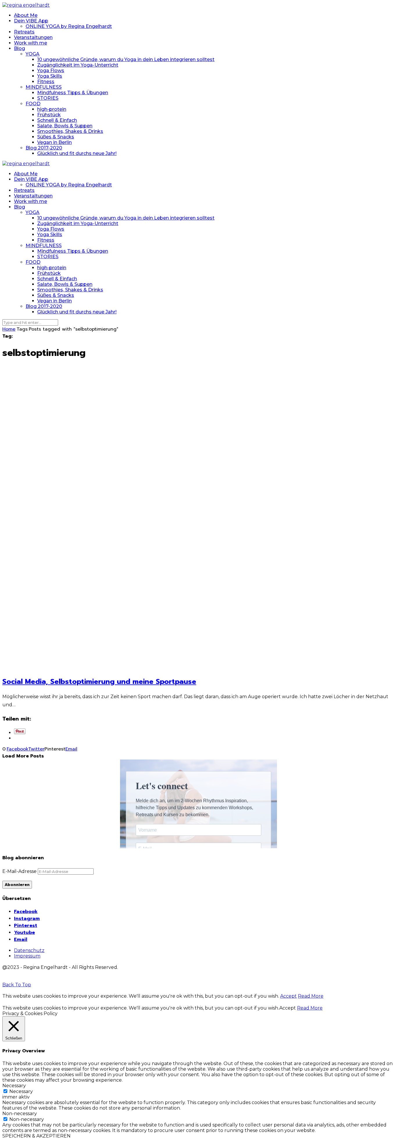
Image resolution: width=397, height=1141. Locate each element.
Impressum (27, 956)
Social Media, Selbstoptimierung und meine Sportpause (99, 681)
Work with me (30, 43)
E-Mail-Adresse (20, 871)
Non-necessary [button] (19, 1113)
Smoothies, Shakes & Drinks (70, 131)
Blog (19, 48)
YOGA (33, 54)
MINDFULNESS (44, 87)
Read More (310, 996)
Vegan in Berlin (54, 142)
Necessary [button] (14, 1085)
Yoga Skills (49, 76)
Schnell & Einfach (57, 120)
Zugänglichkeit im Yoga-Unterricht (77, 65)
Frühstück (49, 114)
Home (8, 329)
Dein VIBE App (31, 21)
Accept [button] (287, 1008)
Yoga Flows (50, 70)
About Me (25, 15)
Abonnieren (17, 885)
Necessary (21, 1091)
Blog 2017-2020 (44, 148)
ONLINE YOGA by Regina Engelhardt (69, 26)
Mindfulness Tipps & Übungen (72, 92)
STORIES (47, 98)
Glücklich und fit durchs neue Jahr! (77, 153)
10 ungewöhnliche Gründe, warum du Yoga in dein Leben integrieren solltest (125, 59)
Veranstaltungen (33, 37)
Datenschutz (29, 950)
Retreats (24, 32)
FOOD (33, 103)
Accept (288, 996)
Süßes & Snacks (55, 137)
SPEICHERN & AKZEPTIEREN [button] (36, 1136)
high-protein (51, 109)
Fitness (45, 81)
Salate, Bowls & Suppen (64, 126)
